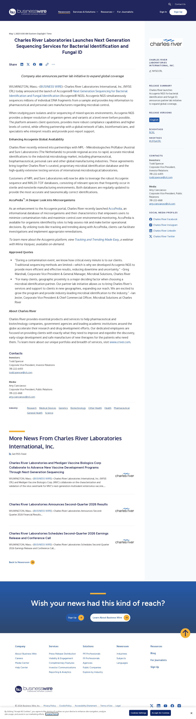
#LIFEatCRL (155, 141)
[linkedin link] (158, 706)
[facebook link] (172, 706)
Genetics (63, 408)
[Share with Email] (40, 64)
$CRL (152, 132)
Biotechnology (78, 408)
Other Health (95, 408)
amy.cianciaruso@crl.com (22, 396)
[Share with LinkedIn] (22, 64)
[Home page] (27, 12)
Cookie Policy (52, 714)
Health (107, 408)
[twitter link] (151, 705)
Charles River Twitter (164, 236)
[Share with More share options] (53, 64)
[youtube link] (165, 706)
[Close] (191, 713)
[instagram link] (179, 706)
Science (49, 412)
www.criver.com (120, 342)
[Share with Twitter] (28, 64)
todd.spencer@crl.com (20, 372)
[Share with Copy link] (47, 64)
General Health (34, 412)
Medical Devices (47, 408)
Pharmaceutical (122, 408)
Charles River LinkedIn (164, 230)
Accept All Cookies (160, 713)
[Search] (169, 4)
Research (32, 408)
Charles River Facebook (165, 219)
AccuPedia (115, 208)
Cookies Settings (138, 713)
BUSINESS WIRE (51, 86)
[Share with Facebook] (34, 64)
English (154, 120)
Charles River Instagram (165, 225)
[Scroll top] (185, 633)
